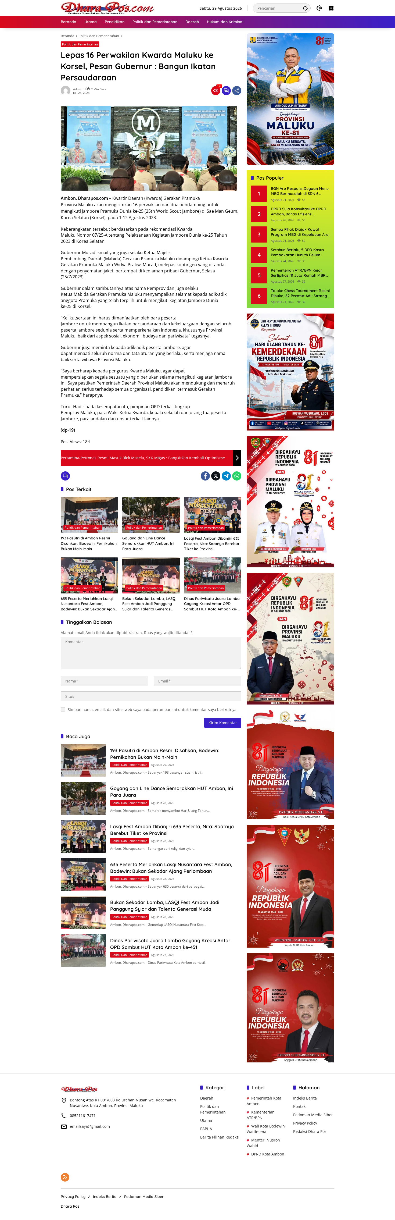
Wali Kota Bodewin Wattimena (266, 1128)
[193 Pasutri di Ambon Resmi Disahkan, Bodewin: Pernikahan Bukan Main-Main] (89, 515)
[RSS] (65, 1177)
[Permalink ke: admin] (67, 90)
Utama (206, 1120)
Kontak (299, 1106)
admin (77, 89)
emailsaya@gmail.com (90, 1126)
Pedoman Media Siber (313, 1114)
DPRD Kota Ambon (267, 1154)
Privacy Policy (305, 1123)
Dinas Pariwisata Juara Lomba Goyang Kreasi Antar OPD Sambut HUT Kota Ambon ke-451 (212, 604)
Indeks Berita (305, 1098)
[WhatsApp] (236, 476)
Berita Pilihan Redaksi (219, 1137)
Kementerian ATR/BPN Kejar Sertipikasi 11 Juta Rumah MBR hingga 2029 (298, 273)
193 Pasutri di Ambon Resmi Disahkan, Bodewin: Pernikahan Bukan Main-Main (89, 543)
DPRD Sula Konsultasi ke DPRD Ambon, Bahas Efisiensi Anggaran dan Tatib (298, 212)
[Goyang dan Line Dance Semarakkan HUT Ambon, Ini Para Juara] (150, 515)
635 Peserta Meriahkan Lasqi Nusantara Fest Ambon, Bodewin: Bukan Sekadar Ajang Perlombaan (89, 604)
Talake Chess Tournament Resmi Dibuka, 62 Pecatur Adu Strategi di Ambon (300, 293)
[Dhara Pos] (108, 7)
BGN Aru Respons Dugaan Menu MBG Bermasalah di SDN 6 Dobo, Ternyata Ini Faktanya (300, 191)
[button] (305, 8)
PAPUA (206, 1128)
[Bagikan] (236, 90)
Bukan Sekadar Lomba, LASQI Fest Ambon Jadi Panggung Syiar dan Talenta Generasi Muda (149, 604)
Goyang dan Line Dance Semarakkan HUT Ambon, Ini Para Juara (148, 543)
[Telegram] (226, 476)
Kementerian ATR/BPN (261, 1114)
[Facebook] (205, 476)
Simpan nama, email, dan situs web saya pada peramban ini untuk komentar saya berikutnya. (153, 709)
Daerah (206, 1098)
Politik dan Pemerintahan (80, 44)
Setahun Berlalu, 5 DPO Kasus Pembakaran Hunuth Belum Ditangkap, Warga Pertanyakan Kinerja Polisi (299, 252)
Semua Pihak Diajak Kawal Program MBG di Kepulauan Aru (299, 232)
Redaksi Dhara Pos (309, 1131)
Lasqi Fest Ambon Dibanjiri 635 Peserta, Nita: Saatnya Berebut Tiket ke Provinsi (211, 543)
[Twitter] (215, 476)
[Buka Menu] (331, 8)
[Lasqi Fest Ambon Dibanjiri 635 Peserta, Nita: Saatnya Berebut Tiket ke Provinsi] (212, 515)
